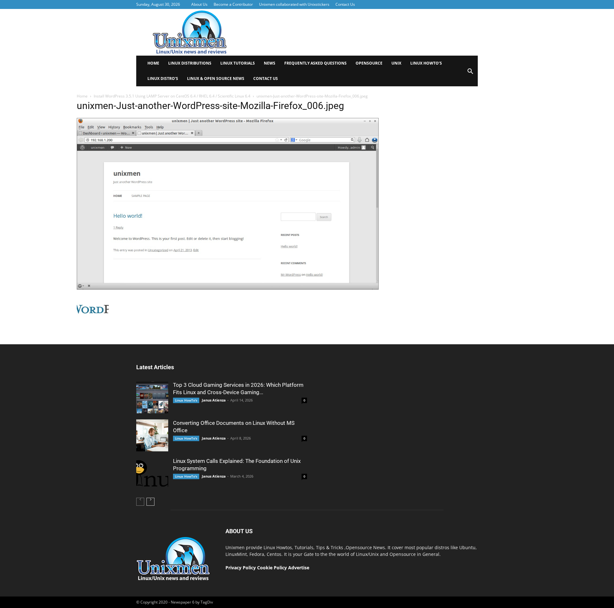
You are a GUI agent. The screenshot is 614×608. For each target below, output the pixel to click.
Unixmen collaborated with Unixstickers (294, 4)
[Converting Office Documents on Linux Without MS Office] (152, 435)
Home (153, 63)
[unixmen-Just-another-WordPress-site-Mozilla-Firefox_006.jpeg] (228, 288)
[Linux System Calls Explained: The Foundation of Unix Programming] (152, 473)
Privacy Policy (240, 568)
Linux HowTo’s (426, 63)
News (269, 63)
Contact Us (345, 4)
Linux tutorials (237, 63)
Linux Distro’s (162, 78)
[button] (470, 73)
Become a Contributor (233, 4)
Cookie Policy (272, 568)
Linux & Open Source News (215, 78)
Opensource (369, 63)
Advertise (298, 568)
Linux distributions (189, 63)
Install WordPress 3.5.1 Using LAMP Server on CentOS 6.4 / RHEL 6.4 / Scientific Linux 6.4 (172, 96)
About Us (199, 4)
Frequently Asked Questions (315, 63)
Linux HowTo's (186, 400)
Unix (396, 63)
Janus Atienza (214, 400)
